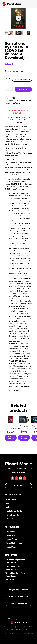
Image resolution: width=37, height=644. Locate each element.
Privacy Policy (9, 627)
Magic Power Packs (13, 511)
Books (8, 503)
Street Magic (10, 547)
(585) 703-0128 (18, 472)
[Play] (9, 33)
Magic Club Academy (18, 589)
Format (7, 78)
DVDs (28, 100)
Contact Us (18, 486)
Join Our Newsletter (18, 603)
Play (18, 18)
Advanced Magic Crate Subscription (15, 561)
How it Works (11, 580)
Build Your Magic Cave (18, 596)
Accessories (10, 519)
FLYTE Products (12, 515)
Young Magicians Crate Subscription (15, 574)
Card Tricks (15, 103)
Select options (11, 437)
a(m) (19, 636)
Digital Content (19, 100)
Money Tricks (11, 539)
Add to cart (23, 89)
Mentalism (10, 535)
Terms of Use (22, 627)
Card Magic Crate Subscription (12, 568)
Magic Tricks (10, 500)
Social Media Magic (13, 543)
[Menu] (18, 4)
